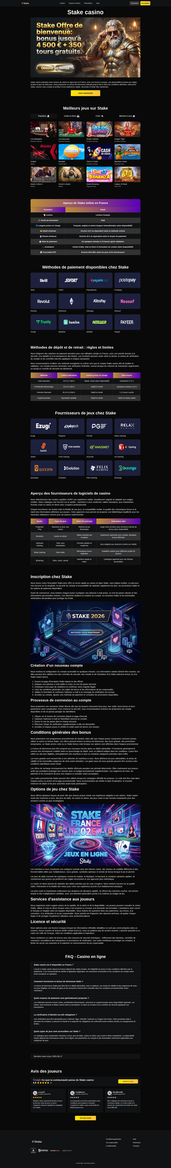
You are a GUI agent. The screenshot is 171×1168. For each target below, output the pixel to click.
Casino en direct (70, 116)
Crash (98, 116)
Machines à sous (125, 116)
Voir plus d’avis (85, 1118)
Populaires (42, 116)
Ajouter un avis (128, 1081)
